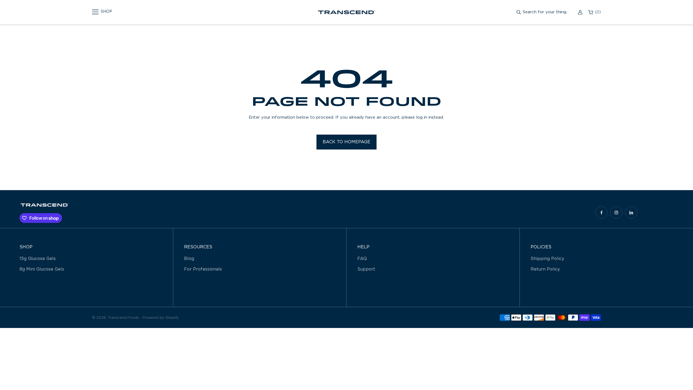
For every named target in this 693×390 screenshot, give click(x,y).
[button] (102, 12)
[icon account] (580, 12)
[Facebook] (601, 212)
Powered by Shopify (161, 318)
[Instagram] (616, 212)
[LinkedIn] (631, 212)
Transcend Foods (123, 318)
